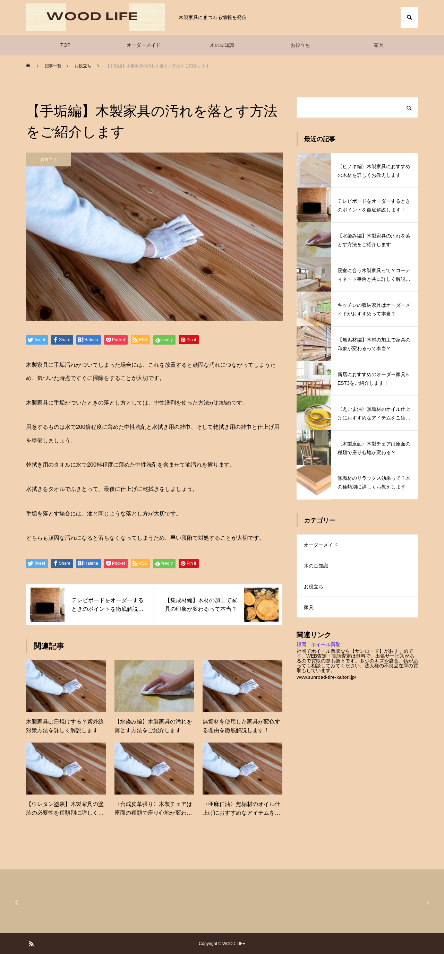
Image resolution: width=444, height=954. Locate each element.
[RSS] (31, 943)
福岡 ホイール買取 (318, 644)
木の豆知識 (222, 45)
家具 (379, 45)
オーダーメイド (144, 45)
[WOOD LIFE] (95, 17)
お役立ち (300, 45)
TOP (65, 45)
